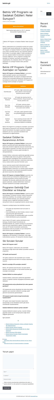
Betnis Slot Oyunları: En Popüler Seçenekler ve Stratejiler (16, 343)
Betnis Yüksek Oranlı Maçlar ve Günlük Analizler (45, 40)
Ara (41, 11)
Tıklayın (18, 36)
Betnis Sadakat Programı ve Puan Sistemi (45, 35)
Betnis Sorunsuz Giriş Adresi (13, 332)
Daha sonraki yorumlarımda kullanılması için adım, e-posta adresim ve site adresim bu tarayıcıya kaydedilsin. (19, 383)
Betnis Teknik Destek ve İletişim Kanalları (45, 52)
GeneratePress (33, 396)
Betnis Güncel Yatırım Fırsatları (14, 327)
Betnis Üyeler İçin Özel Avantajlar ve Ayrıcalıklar (45, 46)
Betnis (48, 3)
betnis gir (6, 3)
